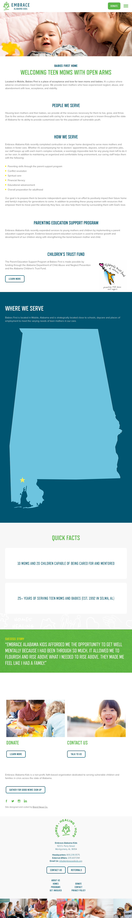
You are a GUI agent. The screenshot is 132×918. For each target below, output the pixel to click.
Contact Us (56, 870)
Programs (55, 887)
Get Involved (56, 890)
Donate (114, 6)
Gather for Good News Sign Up (25, 789)
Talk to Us (76, 754)
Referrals (76, 870)
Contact (78, 887)
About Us (55, 880)
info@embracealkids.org (70, 861)
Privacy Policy (79, 890)
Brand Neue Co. (40, 807)
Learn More (15, 278)
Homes (56, 883)
